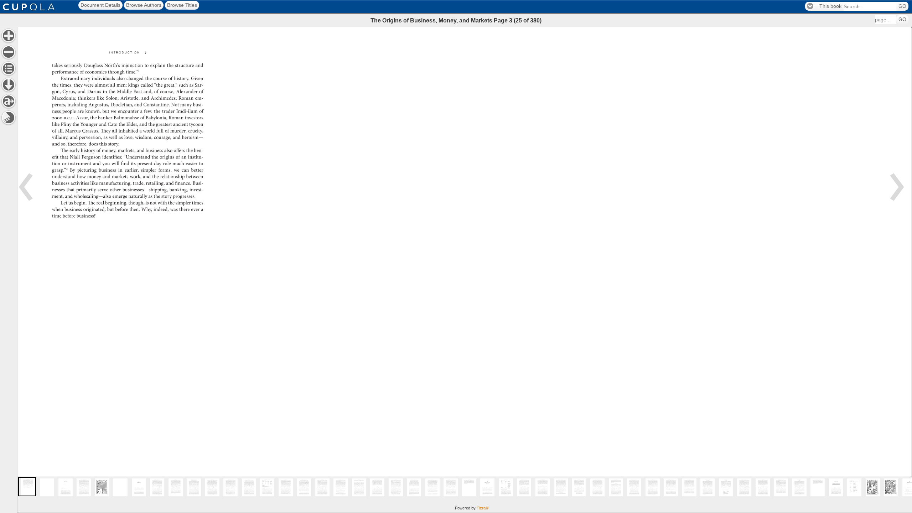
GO (902, 6)
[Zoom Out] (8, 52)
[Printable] (8, 117)
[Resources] (8, 85)
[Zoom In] (8, 35)
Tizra (482, 508)
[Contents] (8, 68)
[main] (464, 270)
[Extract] (8, 101)
